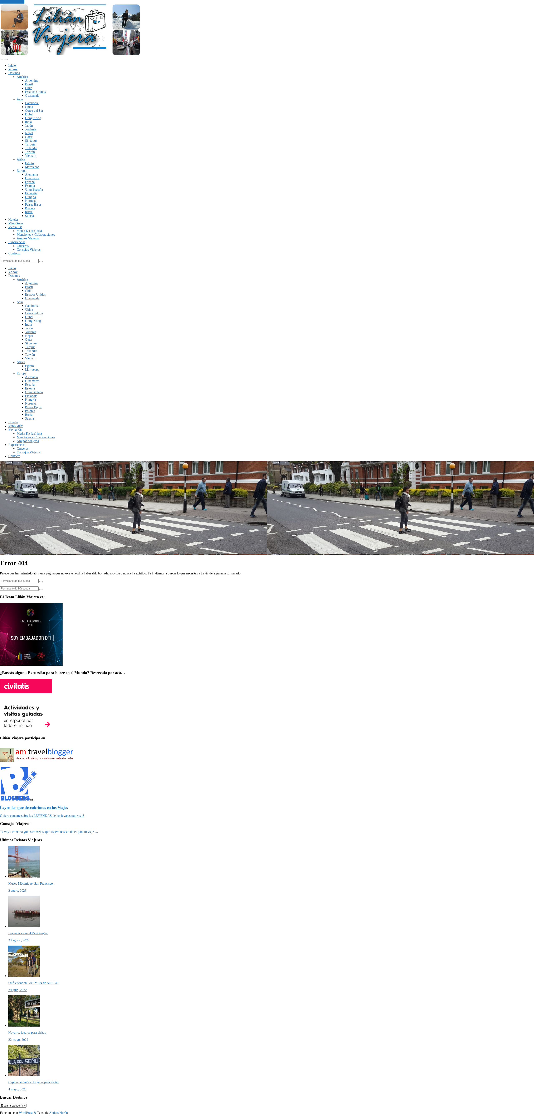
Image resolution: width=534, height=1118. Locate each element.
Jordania (30, 129)
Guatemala (32, 95)
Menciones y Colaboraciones (36, 234)
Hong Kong (33, 118)
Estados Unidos (35, 92)
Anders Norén (58, 1112)
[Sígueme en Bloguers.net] (18, 799)
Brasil (29, 84)
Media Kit (15, 227)
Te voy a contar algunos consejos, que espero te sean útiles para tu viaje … (49, 831)
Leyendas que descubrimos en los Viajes (34, 807)
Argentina (31, 80)
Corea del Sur (34, 110)
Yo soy (13, 69)
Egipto (29, 163)
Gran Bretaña (34, 189)
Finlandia (31, 193)
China (29, 107)
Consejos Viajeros (28, 249)
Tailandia (31, 148)
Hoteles (13, 219)
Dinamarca (32, 178)
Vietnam (30, 155)
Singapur (31, 140)
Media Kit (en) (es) (29, 231)
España (30, 182)
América (22, 76)
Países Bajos (33, 204)
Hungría (30, 197)
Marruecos (32, 167)
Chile (28, 88)
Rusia (29, 212)
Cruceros (23, 246)
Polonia (30, 208)
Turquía (30, 144)
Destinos (14, 73)
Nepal (29, 133)
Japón (29, 125)
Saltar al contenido (12, 2)
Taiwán (30, 152)
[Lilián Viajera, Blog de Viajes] (70, 54)
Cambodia (32, 103)
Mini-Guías (15, 223)
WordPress (26, 1112)
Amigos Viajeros (28, 238)
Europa (21, 170)
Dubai (29, 114)
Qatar (28, 137)
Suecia (29, 216)
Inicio (12, 65)
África (21, 159)
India (28, 122)
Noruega (31, 200)
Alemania (31, 174)
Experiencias (16, 242)
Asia (20, 99)
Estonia (30, 185)
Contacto (14, 253)
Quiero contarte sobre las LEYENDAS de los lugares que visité (42, 815)
